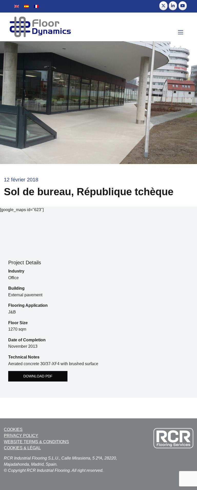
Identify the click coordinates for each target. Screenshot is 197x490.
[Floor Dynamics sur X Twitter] (163, 5)
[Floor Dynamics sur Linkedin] (173, 5)
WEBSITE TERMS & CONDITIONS (36, 442)
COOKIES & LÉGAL (22, 448)
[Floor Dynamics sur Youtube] (183, 5)
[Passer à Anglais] (17, 6)
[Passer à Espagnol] (26, 6)
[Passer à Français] (36, 6)
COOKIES (13, 429)
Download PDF (38, 376)
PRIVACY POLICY (21, 435)
